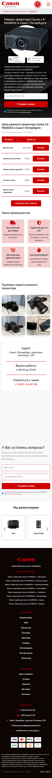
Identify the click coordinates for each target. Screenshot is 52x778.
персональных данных (24, 112)
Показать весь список (26, 203)
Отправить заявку (26, 104)
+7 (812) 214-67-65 (26, 384)
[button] (4, 529)
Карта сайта (45, 772)
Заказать (41, 148)
